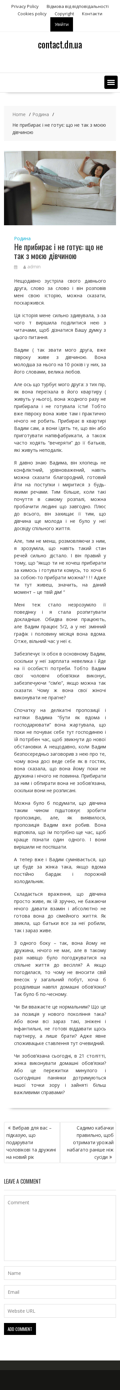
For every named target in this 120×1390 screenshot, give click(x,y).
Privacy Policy (25, 6)
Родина (22, 238)
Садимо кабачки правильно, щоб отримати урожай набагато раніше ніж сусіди (90, 1142)
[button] (111, 82)
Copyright (64, 14)
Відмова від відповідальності (78, 6)
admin (34, 266)
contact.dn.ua (60, 44)
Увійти (62, 24)
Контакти (92, 14)
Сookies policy (32, 14)
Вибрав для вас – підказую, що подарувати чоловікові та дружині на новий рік (31, 1142)
